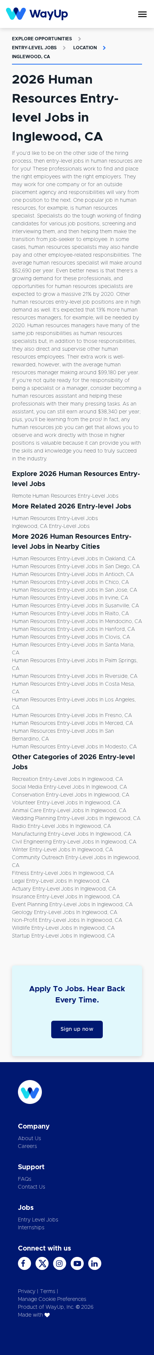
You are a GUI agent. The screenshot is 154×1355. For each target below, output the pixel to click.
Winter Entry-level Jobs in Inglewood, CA (62, 849)
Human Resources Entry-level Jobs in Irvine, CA (70, 598)
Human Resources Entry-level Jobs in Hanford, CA (73, 629)
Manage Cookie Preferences (52, 1299)
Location (85, 48)
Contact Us (31, 1187)
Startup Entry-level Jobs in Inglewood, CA (63, 936)
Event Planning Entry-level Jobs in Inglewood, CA (72, 904)
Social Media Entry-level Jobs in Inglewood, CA (69, 787)
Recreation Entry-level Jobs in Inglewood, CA (67, 779)
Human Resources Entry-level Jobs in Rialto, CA (70, 613)
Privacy (27, 1291)
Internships (31, 1227)
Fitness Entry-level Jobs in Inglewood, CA (63, 873)
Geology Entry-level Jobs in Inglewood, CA (64, 912)
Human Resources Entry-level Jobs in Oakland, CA (73, 558)
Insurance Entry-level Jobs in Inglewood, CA (66, 896)
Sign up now (77, 1029)
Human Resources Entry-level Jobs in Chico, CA (70, 582)
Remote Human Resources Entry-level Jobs (65, 496)
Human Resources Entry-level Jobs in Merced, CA (72, 723)
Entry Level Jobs (38, 1220)
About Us (29, 1138)
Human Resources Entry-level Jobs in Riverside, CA (75, 676)
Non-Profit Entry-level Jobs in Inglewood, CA (67, 920)
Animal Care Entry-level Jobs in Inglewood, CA (69, 810)
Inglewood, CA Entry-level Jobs (51, 526)
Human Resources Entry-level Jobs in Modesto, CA (74, 747)
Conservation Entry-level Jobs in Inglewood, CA (70, 795)
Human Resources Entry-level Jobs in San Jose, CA (74, 590)
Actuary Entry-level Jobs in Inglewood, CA (64, 889)
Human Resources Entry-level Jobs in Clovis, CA (71, 637)
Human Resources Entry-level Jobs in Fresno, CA (72, 715)
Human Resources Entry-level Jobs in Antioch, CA (73, 574)
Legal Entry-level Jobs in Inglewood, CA (61, 881)
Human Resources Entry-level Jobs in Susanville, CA (75, 605)
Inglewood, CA (31, 56)
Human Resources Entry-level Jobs (55, 518)
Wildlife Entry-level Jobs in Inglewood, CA (63, 928)
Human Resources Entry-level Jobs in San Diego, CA (76, 566)
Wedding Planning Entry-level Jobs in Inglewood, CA (76, 818)
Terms (47, 1291)
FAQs (24, 1179)
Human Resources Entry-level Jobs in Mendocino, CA (77, 621)
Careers (27, 1146)
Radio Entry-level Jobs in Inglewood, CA (61, 826)
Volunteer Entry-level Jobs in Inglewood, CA (66, 802)
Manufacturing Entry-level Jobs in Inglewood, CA (71, 834)
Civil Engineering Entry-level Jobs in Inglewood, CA (74, 842)
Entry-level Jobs (34, 48)
